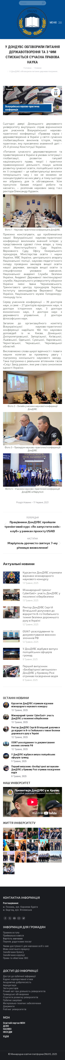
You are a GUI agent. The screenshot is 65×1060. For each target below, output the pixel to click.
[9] (21, 857)
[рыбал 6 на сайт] (21, 833)
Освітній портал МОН (14, 1023)
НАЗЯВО (7, 1029)
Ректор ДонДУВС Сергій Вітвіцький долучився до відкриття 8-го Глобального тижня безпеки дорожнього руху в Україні (41, 614)
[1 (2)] (56, 845)
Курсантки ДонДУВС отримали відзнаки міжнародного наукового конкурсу (42, 576)
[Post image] (11, 578)
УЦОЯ (6, 1036)
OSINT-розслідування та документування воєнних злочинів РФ (39, 635)
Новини (9, 89)
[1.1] (9, 857)
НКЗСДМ (7, 1032)
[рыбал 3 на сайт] (56, 833)
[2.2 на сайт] (32, 845)
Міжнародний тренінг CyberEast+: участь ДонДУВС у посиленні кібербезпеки (41, 593)
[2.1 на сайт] (21, 845)
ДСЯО (6, 1026)
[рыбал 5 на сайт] (32, 833)
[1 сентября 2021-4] (44, 857)
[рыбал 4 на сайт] (9, 833)
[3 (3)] (44, 845)
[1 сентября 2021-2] (9, 869)
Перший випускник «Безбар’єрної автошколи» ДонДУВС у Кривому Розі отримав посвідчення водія (40, 671)
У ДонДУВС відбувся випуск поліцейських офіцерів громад (40, 652)
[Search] (43, 3)
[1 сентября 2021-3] (56, 857)
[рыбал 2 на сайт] (9, 845)
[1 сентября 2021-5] (32, 857)
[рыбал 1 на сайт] (44, 833)
